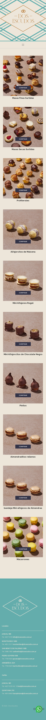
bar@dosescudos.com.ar (27, 686)
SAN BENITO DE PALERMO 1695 (14, 648)
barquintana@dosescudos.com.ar (25, 693)
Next (39, 75)
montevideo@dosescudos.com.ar (25, 644)
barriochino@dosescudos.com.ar (25, 666)
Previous (6, 75)
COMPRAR (23, 88)
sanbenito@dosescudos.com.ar (24, 651)
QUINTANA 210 (8, 690)
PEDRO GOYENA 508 (10, 655)
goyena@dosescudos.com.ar (23, 659)
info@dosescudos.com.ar (22, 637)
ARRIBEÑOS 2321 (8, 663)
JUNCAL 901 (6, 683)
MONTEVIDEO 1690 (9, 641)
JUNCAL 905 (6, 634)
